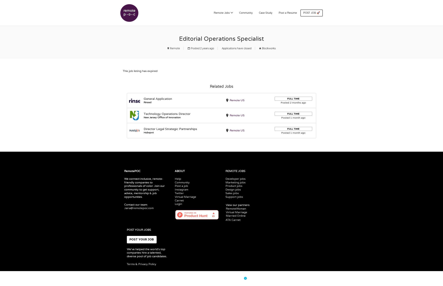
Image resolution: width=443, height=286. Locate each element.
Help (178, 179)
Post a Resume (288, 12)
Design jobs (233, 189)
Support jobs (234, 197)
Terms (131, 264)
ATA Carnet (233, 220)
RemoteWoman (236, 208)
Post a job (181, 186)
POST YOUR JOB (141, 239)
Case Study (265, 12)
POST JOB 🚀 (311, 12)
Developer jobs (235, 179)
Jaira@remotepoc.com (139, 208)
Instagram (181, 189)
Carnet (179, 200)
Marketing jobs (235, 182)
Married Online (236, 216)
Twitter (179, 193)
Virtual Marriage (185, 197)
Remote (175, 48)
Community (246, 12)
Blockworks (269, 48)
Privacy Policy (147, 264)
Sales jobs (232, 193)
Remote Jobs (222, 12)
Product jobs (233, 186)
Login (178, 204)
